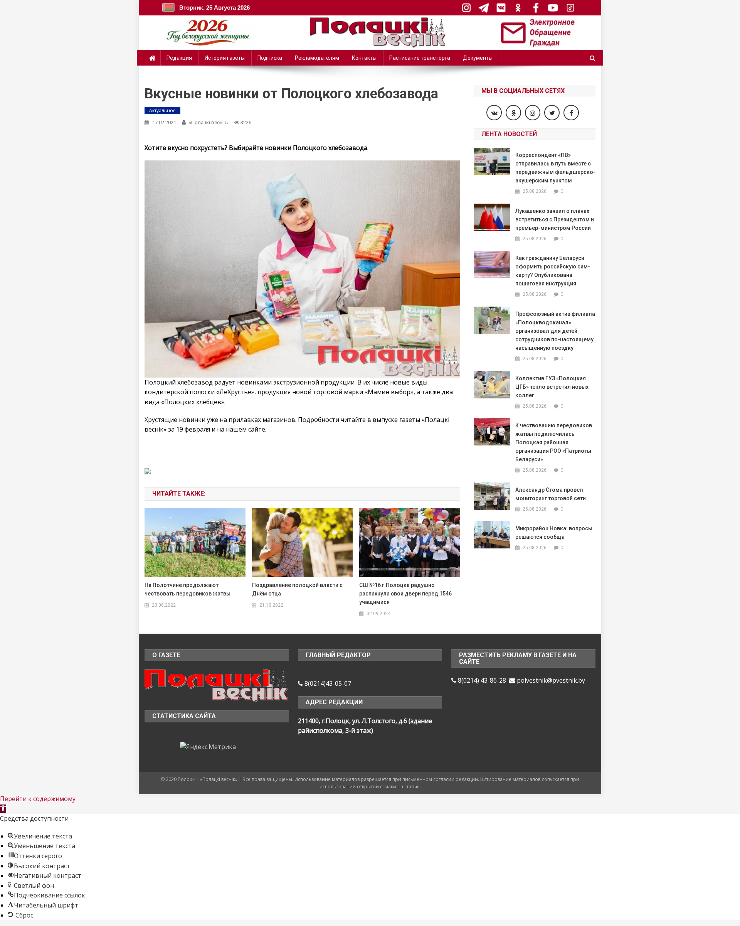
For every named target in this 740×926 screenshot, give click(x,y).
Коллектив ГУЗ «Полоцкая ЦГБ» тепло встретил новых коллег (552, 386)
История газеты (225, 58)
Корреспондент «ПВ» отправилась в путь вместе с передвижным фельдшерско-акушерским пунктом (555, 168)
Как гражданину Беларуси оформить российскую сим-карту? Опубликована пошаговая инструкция (552, 271)
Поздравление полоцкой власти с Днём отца (297, 589)
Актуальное (162, 110)
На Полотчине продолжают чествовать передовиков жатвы (187, 589)
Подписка (269, 58)
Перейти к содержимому (38, 798)
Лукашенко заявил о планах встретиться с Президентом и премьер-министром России (554, 219)
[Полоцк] (217, 685)
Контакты (364, 58)
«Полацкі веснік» (209, 122)
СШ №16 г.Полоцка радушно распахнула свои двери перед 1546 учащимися (405, 593)
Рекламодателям (317, 58)
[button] (3, 809)
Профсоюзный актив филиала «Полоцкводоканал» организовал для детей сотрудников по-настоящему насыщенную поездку (555, 331)
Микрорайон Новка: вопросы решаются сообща (553, 532)
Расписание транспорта (419, 58)
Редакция (179, 58)
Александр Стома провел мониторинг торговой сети (550, 494)
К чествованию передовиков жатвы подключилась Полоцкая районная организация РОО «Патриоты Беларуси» (553, 442)
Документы (478, 58)
